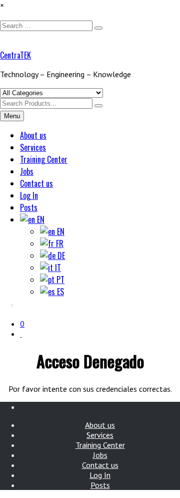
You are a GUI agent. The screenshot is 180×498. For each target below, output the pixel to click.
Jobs (27, 171)
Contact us (36, 183)
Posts (29, 207)
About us (33, 135)
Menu (12, 116)
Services (33, 147)
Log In (29, 195)
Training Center (44, 159)
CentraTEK (15, 55)
